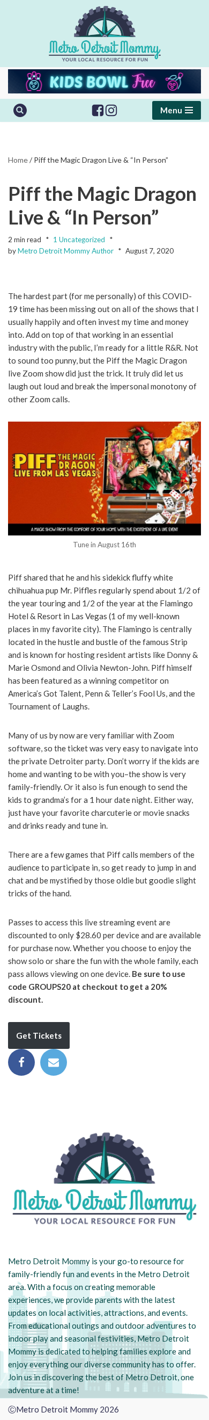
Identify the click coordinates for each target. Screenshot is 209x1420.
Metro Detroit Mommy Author (66, 251)
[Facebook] (97, 110)
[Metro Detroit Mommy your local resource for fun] (104, 33)
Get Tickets (39, 1035)
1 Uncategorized (79, 239)
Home (18, 159)
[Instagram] (111, 110)
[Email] (53, 1062)
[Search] (20, 110)
